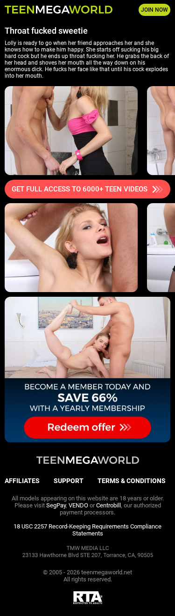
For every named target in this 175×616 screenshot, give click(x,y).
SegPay (56, 505)
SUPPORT (69, 480)
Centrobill (108, 505)
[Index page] (58, 10)
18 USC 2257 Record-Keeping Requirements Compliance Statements (87, 530)
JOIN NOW (154, 10)
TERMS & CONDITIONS (132, 480)
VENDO (78, 505)
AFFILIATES (22, 480)
